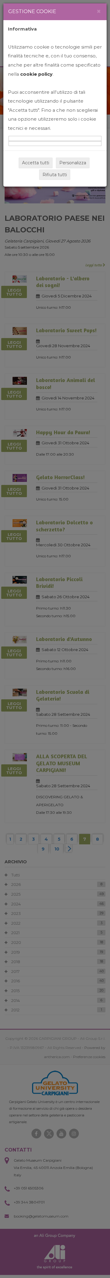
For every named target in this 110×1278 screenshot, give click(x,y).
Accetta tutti (35, 163)
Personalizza (72, 163)
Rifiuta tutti (54, 174)
